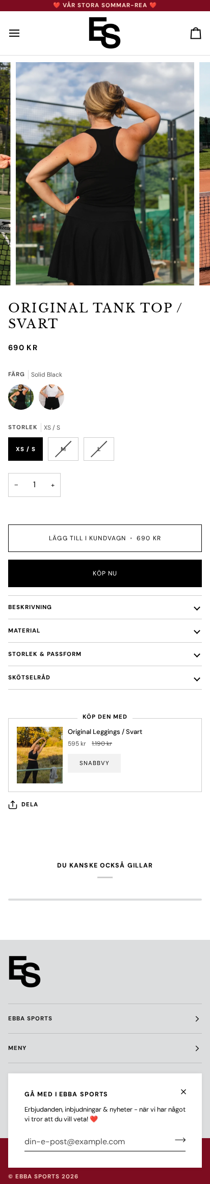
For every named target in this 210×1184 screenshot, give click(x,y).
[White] (51, 399)
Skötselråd (29, 677)
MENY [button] (17, 1048)
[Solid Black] (23, 399)
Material (24, 631)
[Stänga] (188, 1087)
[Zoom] (35, 266)
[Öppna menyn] (23, 33)
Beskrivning (30, 607)
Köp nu (105, 573)
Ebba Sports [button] (30, 1018)
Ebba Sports (37, 1176)
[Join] (177, 1140)
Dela (29, 804)
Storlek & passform (45, 654)
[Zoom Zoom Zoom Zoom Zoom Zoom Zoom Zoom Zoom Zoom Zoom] (105, 173)
